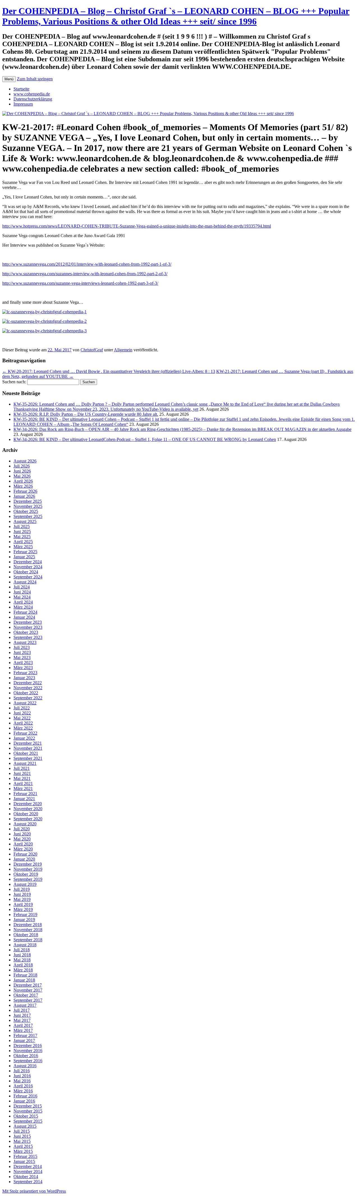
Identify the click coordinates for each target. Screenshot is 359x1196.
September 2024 (27, 576)
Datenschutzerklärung (32, 99)
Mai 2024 (22, 597)
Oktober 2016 (25, 1055)
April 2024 (23, 602)
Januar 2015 (24, 1161)
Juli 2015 (21, 1131)
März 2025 (23, 546)
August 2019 (24, 884)
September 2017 (27, 1000)
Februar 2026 (25, 491)
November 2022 (27, 687)
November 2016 (27, 1050)
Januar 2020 (24, 859)
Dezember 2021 (27, 743)
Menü (8, 79)
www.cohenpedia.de (31, 94)
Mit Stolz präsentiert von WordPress (34, 1191)
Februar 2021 (25, 793)
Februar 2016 (25, 1096)
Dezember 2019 (27, 864)
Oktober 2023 (25, 632)
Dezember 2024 (27, 561)
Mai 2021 (22, 778)
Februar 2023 (25, 672)
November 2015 (27, 1111)
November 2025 (27, 506)
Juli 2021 (21, 768)
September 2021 (27, 758)
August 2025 (24, 521)
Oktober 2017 (25, 995)
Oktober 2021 (25, 753)
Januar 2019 (24, 919)
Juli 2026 (21, 466)
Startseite (21, 89)
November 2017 (27, 990)
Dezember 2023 (27, 622)
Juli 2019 (21, 889)
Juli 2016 (21, 1070)
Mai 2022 (22, 718)
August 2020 (24, 823)
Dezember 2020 (27, 803)
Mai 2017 (22, 1020)
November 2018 (27, 929)
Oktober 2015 (25, 1116)
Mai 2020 (22, 839)
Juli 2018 (21, 949)
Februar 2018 (25, 975)
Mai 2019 (22, 899)
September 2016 (27, 1060)
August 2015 (24, 1126)
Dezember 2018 (27, 924)
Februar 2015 (25, 1156)
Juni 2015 (22, 1136)
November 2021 (27, 748)
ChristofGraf (91, 349)
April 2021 (23, 783)
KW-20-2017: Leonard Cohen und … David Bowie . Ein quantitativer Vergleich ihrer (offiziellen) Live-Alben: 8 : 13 (108, 371)
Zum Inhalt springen (35, 78)
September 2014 (27, 1181)
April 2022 (23, 723)
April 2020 (23, 844)
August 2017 (24, 1005)
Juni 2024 (22, 592)
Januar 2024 (24, 617)
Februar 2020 (25, 854)
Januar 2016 (24, 1101)
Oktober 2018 (25, 934)
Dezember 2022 (27, 682)
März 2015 (23, 1151)
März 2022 (23, 728)
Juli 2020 (21, 828)
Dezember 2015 (27, 1106)
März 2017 (23, 1030)
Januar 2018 (24, 980)
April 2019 (23, 904)
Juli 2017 (21, 1010)
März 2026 (23, 486)
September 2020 (27, 818)
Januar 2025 (24, 556)
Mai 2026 (22, 476)
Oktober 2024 (25, 571)
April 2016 (23, 1085)
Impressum (23, 104)
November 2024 (27, 566)
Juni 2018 (22, 954)
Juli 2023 (21, 647)
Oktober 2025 (25, 511)
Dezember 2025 (27, 501)
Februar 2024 (25, 612)
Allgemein (123, 349)
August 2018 (24, 944)
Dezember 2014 (27, 1166)
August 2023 (24, 642)
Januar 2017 (24, 1040)
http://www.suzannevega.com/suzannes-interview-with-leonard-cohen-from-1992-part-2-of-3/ (84, 273)
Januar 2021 (24, 798)
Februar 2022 (25, 733)
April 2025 (23, 541)
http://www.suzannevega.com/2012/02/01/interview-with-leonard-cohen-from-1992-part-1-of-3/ (86, 264)
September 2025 (27, 516)
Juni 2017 (22, 1015)
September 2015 (27, 1121)
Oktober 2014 (25, 1176)
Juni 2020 (22, 833)
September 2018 (27, 939)
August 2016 (24, 1065)
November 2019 (27, 869)
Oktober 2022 (25, 692)
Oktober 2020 (25, 813)
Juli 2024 (21, 587)
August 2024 (24, 582)
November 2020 (27, 808)
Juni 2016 (22, 1075)
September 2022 (27, 697)
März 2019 (23, 909)
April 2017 (23, 1025)
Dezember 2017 (27, 985)
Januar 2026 (24, 496)
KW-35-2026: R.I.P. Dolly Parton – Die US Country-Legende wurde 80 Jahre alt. (85, 414)
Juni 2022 (22, 713)
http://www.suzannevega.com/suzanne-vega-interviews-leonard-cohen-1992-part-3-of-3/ (80, 283)
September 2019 (27, 879)
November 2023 (27, 627)
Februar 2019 (25, 914)
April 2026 (23, 481)
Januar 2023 (24, 677)
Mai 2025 (22, 536)
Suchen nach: (14, 381)
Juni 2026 (22, 471)
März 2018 (23, 970)
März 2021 (23, 788)
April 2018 (23, 965)
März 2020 (23, 849)
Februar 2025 (25, 551)
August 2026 (24, 461)
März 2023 (23, 667)
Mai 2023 (22, 657)
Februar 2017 (25, 1035)
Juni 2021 (22, 773)
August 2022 (24, 702)
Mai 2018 (22, 959)
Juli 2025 (21, 526)
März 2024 (23, 607)
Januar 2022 (24, 738)
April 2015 (23, 1146)
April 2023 (23, 662)
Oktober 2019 (25, 874)
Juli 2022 (21, 708)
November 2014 (27, 1171)
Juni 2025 (22, 531)
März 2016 (23, 1090)
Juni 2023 (22, 652)
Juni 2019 (22, 894)
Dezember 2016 (27, 1045)
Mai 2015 (22, 1141)
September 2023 (27, 637)
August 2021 (24, 763)
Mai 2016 (22, 1080)
